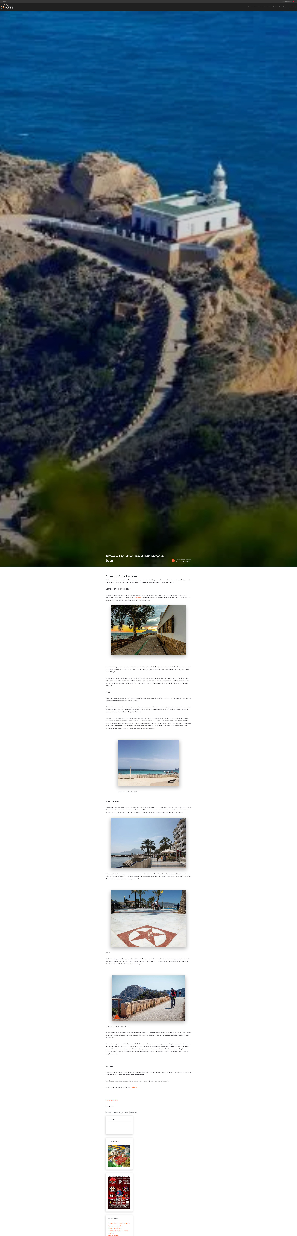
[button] (294, 1)
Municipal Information (265, 7)
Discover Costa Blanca (115, 1228)
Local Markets (252, 7)
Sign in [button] (292, 7)
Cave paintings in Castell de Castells (119, 1223)
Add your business (287, 1)
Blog (284, 7)
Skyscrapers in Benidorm (115, 1226)
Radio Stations (277, 7)
